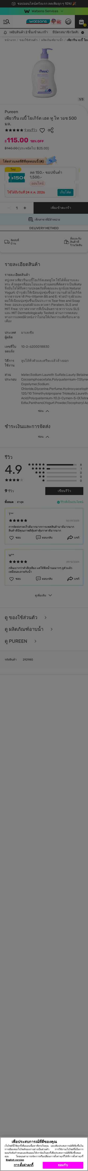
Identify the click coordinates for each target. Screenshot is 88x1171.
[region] (44, 1154)
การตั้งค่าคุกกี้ (23, 1165)
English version (15, 1160)
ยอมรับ (63, 1165)
